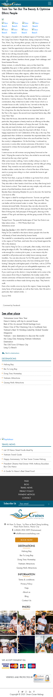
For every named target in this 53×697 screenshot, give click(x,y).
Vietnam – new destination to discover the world (24, 335)
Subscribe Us (10, 503)
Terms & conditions (26, 579)
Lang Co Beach (10, 347)
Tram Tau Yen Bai (8, 230)
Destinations (26, 546)
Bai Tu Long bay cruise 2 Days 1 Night (20, 411)
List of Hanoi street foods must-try (18, 450)
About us (26, 592)
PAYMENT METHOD (26, 494)
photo (26, 607)
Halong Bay (9, 364)
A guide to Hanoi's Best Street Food (19, 471)
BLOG (26, 484)
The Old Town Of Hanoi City (16, 344)
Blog (26, 596)
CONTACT (26, 498)
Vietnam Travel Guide (13, 454)
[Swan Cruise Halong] (10, 3)
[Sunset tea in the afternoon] (44, 644)
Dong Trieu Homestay (13, 373)
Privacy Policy (26, 583)
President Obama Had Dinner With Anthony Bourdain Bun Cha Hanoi (26, 465)
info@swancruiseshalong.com (28, 533)
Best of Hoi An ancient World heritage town (22, 324)
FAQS (26, 481)
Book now (26, 540)
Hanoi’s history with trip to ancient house (21, 321)
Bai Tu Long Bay (10, 369)
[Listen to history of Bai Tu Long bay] (26, 622)
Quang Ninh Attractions (14, 382)
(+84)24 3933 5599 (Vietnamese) (27, 530)
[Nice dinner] (44, 622)
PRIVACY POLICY (27, 491)
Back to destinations (12, 353)
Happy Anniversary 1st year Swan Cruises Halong (25, 459)
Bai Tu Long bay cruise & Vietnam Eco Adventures (24, 427)
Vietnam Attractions (12, 378)
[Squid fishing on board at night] (26, 644)
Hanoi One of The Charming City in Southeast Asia (25, 327)
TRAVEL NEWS (26, 487)
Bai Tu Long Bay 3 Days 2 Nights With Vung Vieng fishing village (25, 420)
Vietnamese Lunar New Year (15, 318)
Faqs (26, 588)
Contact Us (26, 600)
